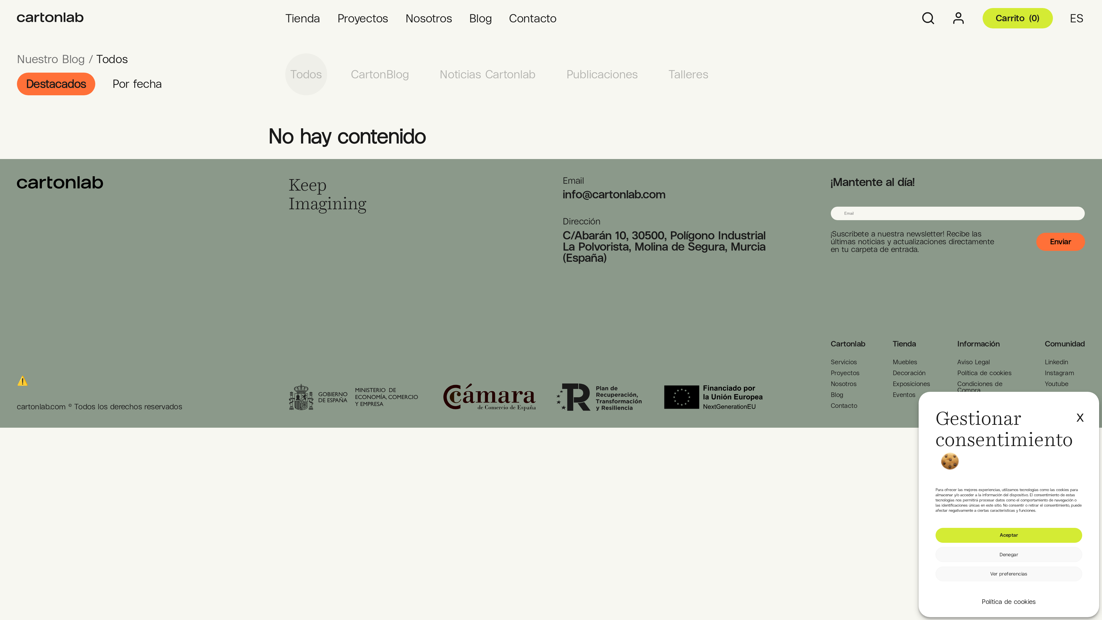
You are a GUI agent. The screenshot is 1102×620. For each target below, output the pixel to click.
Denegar (1009, 554)
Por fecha (137, 84)
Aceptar (1009, 535)
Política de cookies (1009, 601)
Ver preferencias (1008, 573)
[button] (1079, 411)
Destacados (56, 84)
